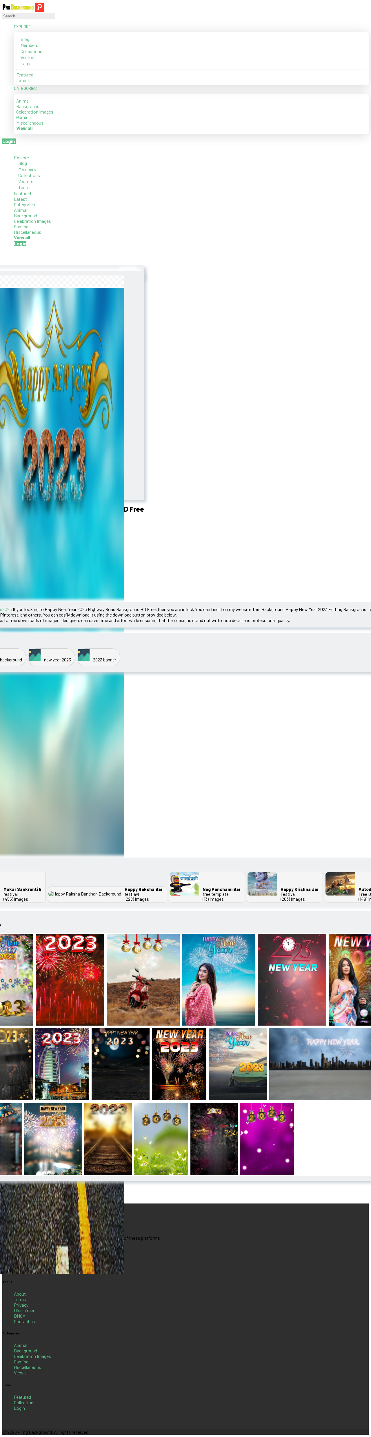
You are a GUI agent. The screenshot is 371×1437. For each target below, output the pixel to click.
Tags (25, 63)
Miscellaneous (29, 122)
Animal (23, 100)
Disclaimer (24, 1310)
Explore (23, 26)
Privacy (21, 1304)
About (20, 1293)
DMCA (20, 1316)
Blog (24, 39)
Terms (20, 1299)
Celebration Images (34, 111)
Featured (24, 74)
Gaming (23, 117)
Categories (26, 88)
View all (21, 1372)
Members (29, 45)
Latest (22, 80)
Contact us (24, 1321)
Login (19, 1408)
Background (27, 106)
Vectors (28, 57)
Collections (31, 51)
